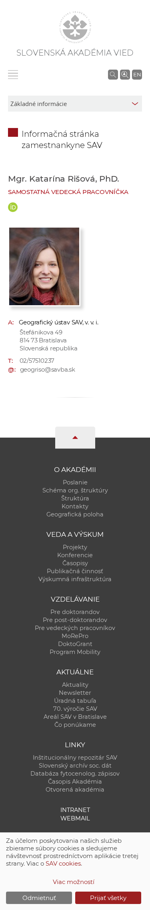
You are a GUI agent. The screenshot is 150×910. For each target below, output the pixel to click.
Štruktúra (75, 498)
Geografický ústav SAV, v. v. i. (58, 322)
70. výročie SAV (75, 708)
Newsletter (75, 692)
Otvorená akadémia (75, 789)
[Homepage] (75, 27)
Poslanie (75, 482)
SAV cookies (63, 863)
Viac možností (73, 882)
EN (137, 74)
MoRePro (75, 636)
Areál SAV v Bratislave (75, 716)
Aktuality (75, 684)
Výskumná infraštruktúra (75, 579)
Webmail (75, 818)
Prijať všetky (108, 898)
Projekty (75, 547)
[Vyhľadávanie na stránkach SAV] (113, 74)
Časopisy (75, 563)
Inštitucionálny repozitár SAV (75, 757)
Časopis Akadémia (75, 781)
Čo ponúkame (75, 724)
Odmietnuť (39, 898)
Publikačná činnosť (75, 571)
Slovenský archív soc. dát (75, 765)
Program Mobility (75, 652)
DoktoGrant (75, 644)
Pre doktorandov (75, 612)
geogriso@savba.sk (47, 369)
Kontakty (75, 506)
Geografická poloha (75, 514)
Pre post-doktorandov (75, 620)
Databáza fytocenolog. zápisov (75, 773)
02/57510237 (37, 360)
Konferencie (75, 555)
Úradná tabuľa (75, 700)
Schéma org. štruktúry (75, 490)
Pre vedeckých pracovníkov (75, 628)
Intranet (75, 810)
